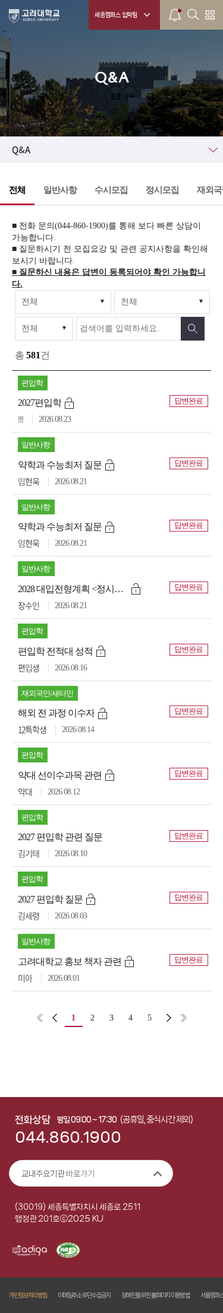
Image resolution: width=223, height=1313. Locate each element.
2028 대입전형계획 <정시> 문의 (73, 589)
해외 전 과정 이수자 (56, 713)
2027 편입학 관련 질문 (60, 837)
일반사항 (60, 190)
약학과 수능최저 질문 (60, 465)
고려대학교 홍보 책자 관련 (69, 961)
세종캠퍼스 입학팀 (116, 14)
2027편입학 (39, 403)
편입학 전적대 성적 (55, 651)
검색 (193, 329)
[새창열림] (30, 1251)
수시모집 (111, 190)
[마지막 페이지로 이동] (183, 1018)
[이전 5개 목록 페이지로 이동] (54, 1018)
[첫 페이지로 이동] (39, 1018)
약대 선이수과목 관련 (60, 775)
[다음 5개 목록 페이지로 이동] (169, 1018)
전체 (17, 190)
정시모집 (162, 190)
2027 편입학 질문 (50, 899)
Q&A (21, 149)
